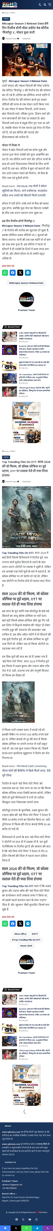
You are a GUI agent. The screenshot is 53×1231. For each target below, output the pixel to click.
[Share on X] (20, 273)
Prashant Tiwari (11, 38)
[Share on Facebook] (13, 273)
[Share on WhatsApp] (5, 273)
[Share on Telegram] (28, 273)
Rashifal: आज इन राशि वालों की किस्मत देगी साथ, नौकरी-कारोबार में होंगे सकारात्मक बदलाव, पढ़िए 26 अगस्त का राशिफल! (34, 351)
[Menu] (49, 6)
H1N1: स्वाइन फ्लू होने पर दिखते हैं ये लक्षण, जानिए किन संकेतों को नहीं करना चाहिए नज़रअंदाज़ (34, 336)
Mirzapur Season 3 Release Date (27, 283)
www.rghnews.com (11, 1132)
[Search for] (44, 6)
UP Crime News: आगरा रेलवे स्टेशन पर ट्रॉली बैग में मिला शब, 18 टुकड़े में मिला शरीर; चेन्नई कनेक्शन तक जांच (34, 377)
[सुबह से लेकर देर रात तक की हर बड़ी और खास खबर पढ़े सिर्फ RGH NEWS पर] (9, 366)
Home (6, 13)
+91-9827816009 (9, 1188)
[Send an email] (18, 38)
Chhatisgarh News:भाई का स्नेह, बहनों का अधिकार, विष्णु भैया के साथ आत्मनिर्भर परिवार (34, 390)
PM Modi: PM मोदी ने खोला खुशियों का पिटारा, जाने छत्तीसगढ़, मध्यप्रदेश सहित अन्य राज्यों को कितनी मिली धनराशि (24, 191)
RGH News (43, 1212)
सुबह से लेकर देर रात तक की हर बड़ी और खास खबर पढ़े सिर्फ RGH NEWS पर (34, 364)
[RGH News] (9, 4)
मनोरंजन (12, 13)
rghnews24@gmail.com (12, 1184)
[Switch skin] (40, 6)
